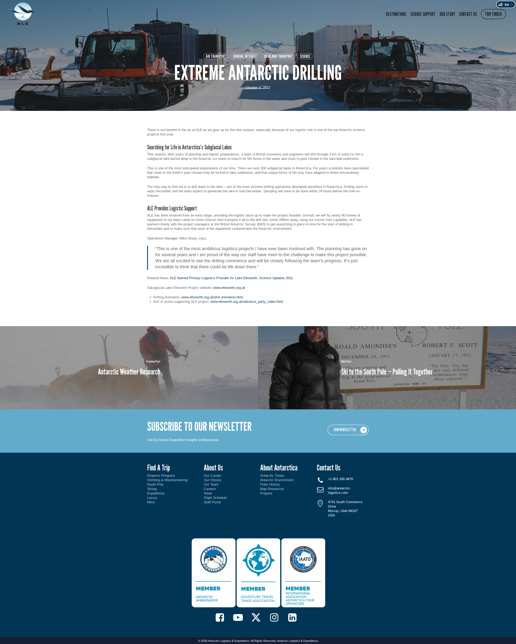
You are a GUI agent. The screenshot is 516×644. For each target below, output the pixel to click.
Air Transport (216, 56)
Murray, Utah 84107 (343, 511)
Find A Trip (158, 467)
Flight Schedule (215, 498)
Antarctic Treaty (272, 476)
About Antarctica (279, 467)
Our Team (211, 484)
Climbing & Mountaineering (167, 480)
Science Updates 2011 (276, 278)
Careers (210, 489)
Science (305, 56)
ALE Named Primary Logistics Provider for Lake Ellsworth (213, 278)
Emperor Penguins (161, 476)
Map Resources (272, 489)
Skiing (151, 489)
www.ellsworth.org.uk (229, 288)
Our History (212, 480)
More (151, 502)
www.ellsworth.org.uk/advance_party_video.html (246, 302)
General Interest (245, 56)
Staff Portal (212, 502)
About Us (213, 467)
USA (331, 515)
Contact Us (328, 467)
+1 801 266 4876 (340, 479)
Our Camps (212, 476)
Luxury (152, 498)
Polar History (270, 484)
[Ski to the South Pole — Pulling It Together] (387, 367)
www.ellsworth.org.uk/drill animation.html (212, 297)
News (208, 493)
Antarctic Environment (277, 480)
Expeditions (156, 493)
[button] (348, 430)
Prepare (266, 493)
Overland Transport (278, 56)
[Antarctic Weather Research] (129, 367)
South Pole (155, 484)
